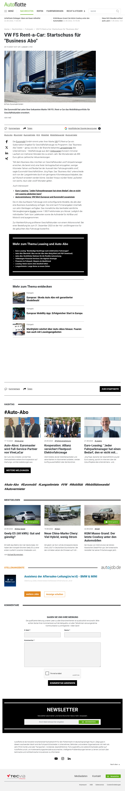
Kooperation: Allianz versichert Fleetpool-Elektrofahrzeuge (58, 449)
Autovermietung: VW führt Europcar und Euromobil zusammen (45, 197)
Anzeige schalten (54, 594)
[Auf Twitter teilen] (6, 147)
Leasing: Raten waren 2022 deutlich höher (31, 264)
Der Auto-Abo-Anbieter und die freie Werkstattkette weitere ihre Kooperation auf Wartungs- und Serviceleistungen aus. (20, 459)
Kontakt (96, 776)
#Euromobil (28, 484)
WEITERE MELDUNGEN (17, 470)
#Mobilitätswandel (97, 484)
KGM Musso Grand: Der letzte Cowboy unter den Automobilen (100, 537)
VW (56, 141)
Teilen (29, 128)
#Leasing (98, 441)
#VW (64, 484)
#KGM (97, 529)
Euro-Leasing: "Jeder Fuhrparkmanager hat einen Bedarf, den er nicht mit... (102, 449)
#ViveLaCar (19, 441)
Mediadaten (80, 776)
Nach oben (114, 764)
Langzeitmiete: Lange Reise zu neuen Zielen (32, 266)
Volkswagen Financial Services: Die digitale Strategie (36, 259)
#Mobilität (76, 484)
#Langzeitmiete (48, 484)
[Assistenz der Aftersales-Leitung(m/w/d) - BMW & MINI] (10, 580)
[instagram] (62, 758)
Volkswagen (55, 151)
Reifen (40, 11)
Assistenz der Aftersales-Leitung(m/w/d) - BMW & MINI (60, 576)
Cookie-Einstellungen (114, 785)
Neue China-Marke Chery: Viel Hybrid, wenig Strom (61, 535)
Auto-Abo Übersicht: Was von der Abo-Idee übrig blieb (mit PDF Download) (44, 253)
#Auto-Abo (16, 412)
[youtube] (56, 758)
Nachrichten (26, 11)
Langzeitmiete (66, 148)
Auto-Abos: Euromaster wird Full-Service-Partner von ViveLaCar (20, 449)
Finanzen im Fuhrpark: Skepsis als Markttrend (33, 261)
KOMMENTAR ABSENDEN (62, 683)
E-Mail (26, 630)
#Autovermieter (14, 489)
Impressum (83, 785)
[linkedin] (69, 758)
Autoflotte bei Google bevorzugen (82, 128)
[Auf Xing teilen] (6, 158)
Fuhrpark (29, 29)
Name (66, 630)
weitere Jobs (32, 594)
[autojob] (111, 568)
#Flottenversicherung (63, 441)
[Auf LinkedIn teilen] (6, 153)
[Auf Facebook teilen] (7, 141)
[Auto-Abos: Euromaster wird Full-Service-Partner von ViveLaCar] (22, 427)
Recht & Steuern (75, 11)
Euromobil (21, 141)
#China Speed (20, 529)
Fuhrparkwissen (55, 11)
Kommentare (14, 128)
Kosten (33, 211)
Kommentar (28, 640)
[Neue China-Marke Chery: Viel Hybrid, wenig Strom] (62, 515)
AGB (91, 785)
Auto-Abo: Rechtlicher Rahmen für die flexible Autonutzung (38, 256)
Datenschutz (100, 785)
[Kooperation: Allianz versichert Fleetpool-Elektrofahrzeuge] (62, 427)
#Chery (57, 529)
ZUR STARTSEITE (110, 389)
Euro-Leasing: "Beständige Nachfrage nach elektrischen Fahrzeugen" (42, 251)
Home (6, 29)
